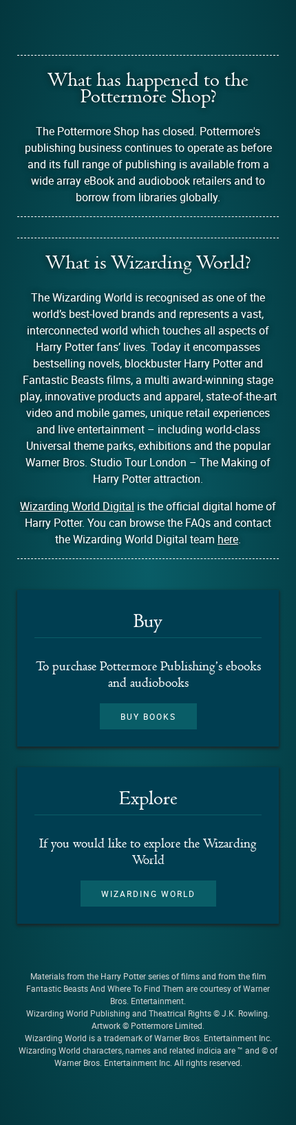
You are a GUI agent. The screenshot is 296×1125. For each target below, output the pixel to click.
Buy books (148, 716)
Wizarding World (148, 893)
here (228, 539)
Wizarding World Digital (77, 506)
